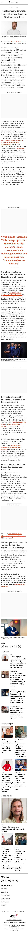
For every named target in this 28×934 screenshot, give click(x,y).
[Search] (26, 2)
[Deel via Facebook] (11, 646)
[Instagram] (13, 881)
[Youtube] (17, 881)
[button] (8, 922)
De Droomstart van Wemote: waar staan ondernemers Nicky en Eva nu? (13, 536)
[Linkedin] (6, 881)
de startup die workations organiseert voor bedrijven (11, 447)
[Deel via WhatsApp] (6, 646)
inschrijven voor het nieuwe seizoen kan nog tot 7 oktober (13, 424)
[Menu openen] (2, 2)
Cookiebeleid (10, 920)
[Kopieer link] (2, 646)
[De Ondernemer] (14, 2)
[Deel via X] (15, 646)
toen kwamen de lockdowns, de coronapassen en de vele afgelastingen (12, 142)
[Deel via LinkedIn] (19, 646)
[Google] (2, 881)
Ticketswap (20, 149)
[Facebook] (9, 881)
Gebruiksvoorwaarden (19, 922)
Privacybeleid (18, 920)
